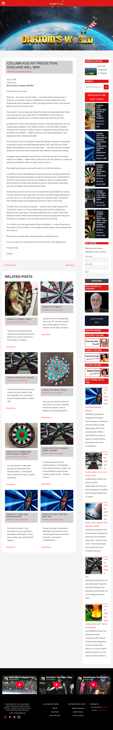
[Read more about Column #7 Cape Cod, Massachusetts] (21, 500)
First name (88, 256)
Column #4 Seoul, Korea (54, 390)
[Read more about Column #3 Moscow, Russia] (21, 363)
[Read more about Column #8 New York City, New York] (56, 500)
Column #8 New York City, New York (55, 515)
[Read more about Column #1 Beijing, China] (21, 298)
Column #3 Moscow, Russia (20, 377)
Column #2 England (51, 307)
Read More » (11, 347)
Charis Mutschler (54, 715)
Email (87, 272)
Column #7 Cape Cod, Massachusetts (17, 515)
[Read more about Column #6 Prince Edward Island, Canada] (56, 434)
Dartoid (54, 708)
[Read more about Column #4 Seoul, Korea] (56, 369)
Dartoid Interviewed (78, 708)
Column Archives (78, 715)
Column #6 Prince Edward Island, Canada (55, 449)
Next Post (71, 265)
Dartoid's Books (78, 712)
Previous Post (9, 265)
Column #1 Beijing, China (19, 319)
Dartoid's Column (15, 72)
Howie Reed (54, 712)
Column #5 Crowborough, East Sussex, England (19, 452)
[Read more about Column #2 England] (56, 292)
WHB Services (102, 710)
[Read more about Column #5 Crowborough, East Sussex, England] (21, 435)
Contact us (105, 707)
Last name (88, 264)
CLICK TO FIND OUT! (96, 320)
